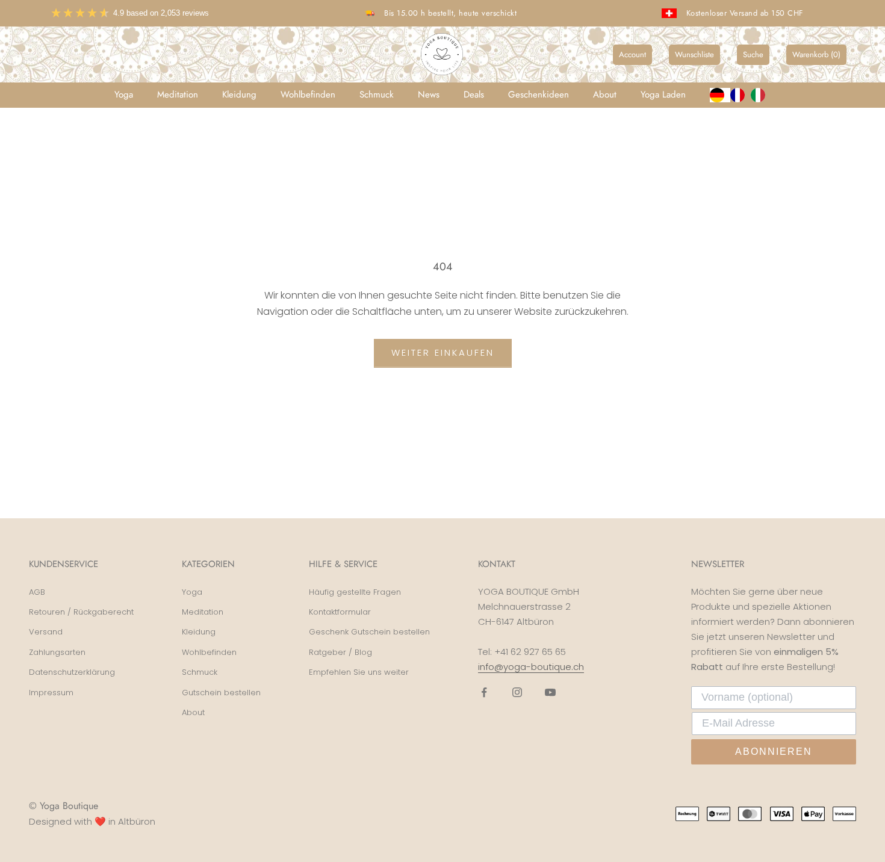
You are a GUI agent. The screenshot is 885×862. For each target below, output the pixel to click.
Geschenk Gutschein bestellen (369, 631)
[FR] (740, 95)
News (428, 94)
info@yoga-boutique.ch (531, 666)
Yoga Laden (663, 94)
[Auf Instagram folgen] (517, 692)
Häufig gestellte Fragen (355, 592)
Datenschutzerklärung (72, 672)
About (604, 94)
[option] (740, 95)
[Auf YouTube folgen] (550, 692)
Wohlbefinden (308, 94)
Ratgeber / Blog (340, 652)
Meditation (177, 94)
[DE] (720, 95)
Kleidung (239, 94)
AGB (37, 592)
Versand (46, 631)
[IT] (761, 95)
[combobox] (720, 95)
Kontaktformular (340, 612)
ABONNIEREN (773, 751)
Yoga (123, 94)
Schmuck (376, 94)
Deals (474, 94)
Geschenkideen (538, 94)
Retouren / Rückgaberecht (81, 612)
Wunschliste (694, 54)
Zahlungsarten (57, 652)
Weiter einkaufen (442, 352)
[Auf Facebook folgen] (484, 692)
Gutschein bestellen (221, 692)
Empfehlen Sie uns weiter (359, 672)
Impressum (51, 692)
